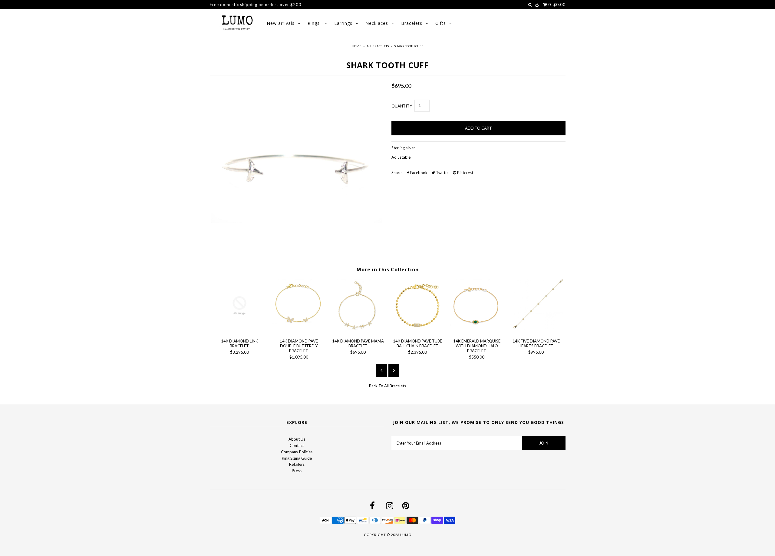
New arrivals (281, 23)
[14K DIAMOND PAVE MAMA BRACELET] (358, 330)
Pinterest (464, 172)
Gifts (440, 23)
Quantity (401, 106)
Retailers (297, 464)
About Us (297, 439)
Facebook (418, 172)
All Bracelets (378, 46)
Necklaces (376, 23)
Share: (396, 172)
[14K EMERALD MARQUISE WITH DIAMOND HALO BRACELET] (476, 330)
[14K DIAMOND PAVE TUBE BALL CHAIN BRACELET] (417, 330)
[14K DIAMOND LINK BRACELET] (239, 330)
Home (356, 46)
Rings (314, 23)
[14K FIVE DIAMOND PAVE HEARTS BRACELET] (536, 330)
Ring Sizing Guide (297, 458)
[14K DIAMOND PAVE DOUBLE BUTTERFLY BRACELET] (298, 330)
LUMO (405, 535)
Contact (297, 445)
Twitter (442, 172)
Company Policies (296, 451)
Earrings (343, 23)
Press (297, 470)
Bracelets (411, 23)
